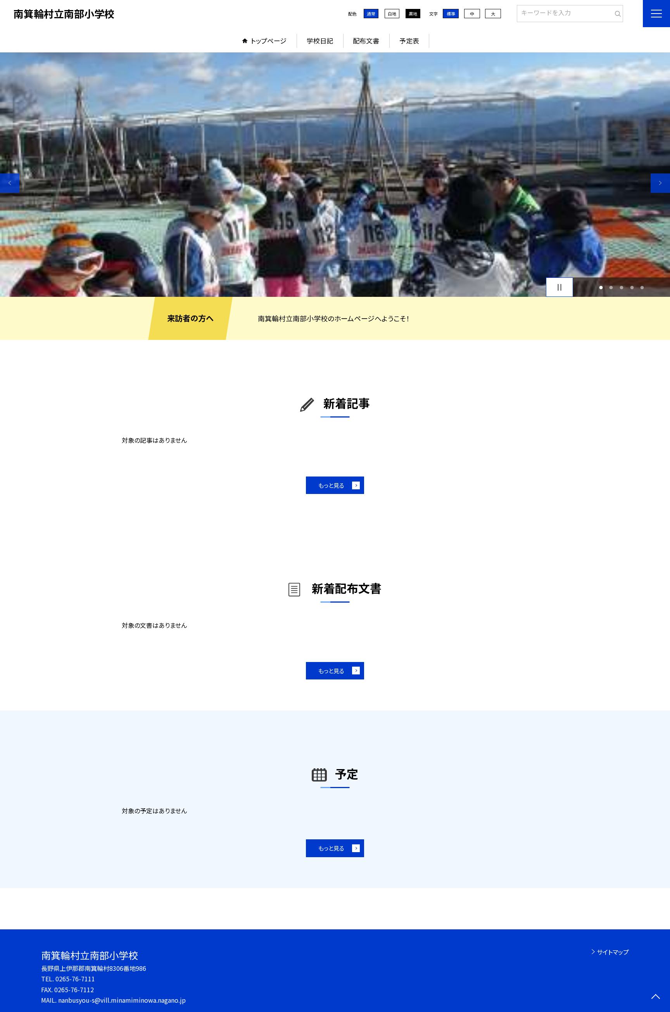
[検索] (616, 12)
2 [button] (611, 287)
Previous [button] (9, 183)
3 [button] (621, 287)
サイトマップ (613, 952)
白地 (392, 13)
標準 (451, 13)
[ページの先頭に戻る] (655, 997)
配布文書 (366, 40)
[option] (335, 174)
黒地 (413, 13)
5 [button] (642, 287)
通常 (371, 13)
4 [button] (632, 287)
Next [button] (660, 183)
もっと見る (331, 485)
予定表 (409, 40)
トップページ (269, 40)
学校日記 (320, 40)
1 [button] (601, 287)
